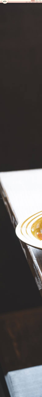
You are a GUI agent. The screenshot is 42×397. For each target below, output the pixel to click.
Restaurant (33, 0)
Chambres (36, 0)
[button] (1, 198)
